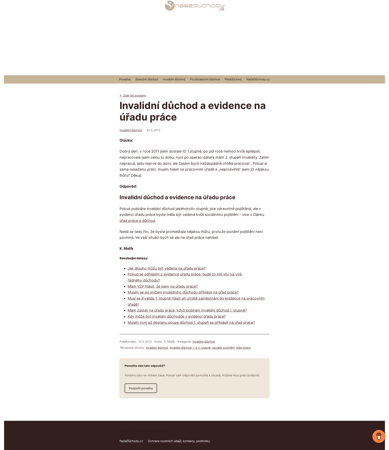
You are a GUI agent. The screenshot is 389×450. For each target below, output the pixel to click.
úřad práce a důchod (137, 221)
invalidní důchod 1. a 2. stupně (190, 347)
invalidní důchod (157, 347)
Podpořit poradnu (141, 388)
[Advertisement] (194, 44)
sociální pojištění (223, 347)
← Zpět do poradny (133, 95)
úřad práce (243, 347)
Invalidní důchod (131, 130)
